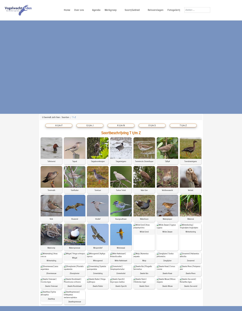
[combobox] (197, 10)
